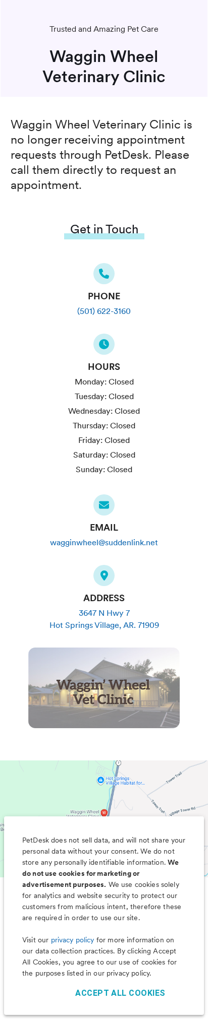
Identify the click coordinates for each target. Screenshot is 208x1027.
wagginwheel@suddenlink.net (104, 542)
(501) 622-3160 (104, 311)
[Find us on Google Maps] (104, 578)
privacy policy (72, 940)
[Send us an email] (104, 508)
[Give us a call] (104, 276)
